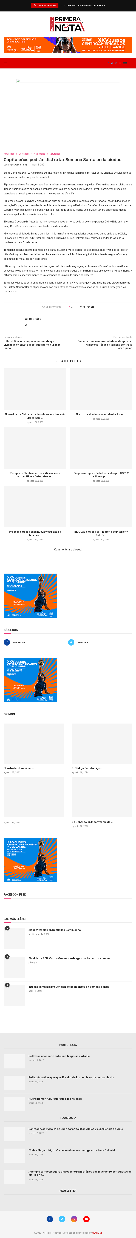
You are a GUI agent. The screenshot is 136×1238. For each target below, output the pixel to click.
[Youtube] (120, 63)
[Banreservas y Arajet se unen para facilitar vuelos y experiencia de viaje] (14, 1134)
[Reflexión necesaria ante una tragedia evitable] (14, 1061)
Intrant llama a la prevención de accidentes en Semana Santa (69, 986)
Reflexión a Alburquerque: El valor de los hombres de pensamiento (71, 1077)
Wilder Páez (21, 165)
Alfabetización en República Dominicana (55, 930)
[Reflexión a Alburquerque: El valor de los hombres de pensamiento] (14, 1083)
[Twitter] (112, 63)
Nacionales (39, 154)
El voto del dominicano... (19, 768)
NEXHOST (97, 1232)
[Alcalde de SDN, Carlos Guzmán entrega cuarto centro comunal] (14, 967)
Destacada (24, 154)
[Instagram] (116, 63)
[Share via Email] (92, 306)
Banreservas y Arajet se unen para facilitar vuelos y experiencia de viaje (76, 1129)
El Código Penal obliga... (87, 768)
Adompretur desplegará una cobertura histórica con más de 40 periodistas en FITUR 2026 (80, 1173)
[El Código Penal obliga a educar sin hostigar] (102, 744)
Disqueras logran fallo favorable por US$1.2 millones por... (98, 5)
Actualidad (9, 154)
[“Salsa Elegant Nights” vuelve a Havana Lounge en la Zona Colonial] (14, 1156)
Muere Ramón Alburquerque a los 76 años (55, 1098)
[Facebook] (108, 63)
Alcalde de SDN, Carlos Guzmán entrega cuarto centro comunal (70, 958)
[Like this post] (74, 306)
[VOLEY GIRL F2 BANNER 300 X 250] (30, 575)
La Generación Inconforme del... (92, 822)
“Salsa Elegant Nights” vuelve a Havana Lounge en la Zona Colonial (72, 1150)
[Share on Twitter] (84, 306)
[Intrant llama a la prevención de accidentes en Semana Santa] (14, 995)
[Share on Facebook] (81, 306)
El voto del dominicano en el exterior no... (101, 414)
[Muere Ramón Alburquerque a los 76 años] (14, 1104)
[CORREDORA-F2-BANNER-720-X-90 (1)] (68, 38)
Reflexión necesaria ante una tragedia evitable (59, 1056)
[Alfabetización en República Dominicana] (14, 938)
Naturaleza (55, 154)
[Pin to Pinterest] (88, 306)
